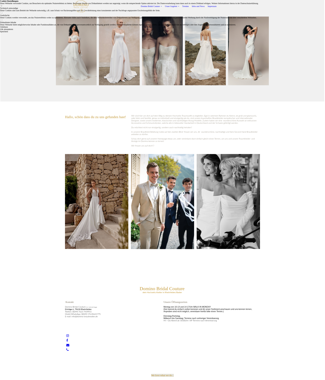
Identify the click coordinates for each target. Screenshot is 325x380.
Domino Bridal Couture (150, 6)
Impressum (212, 6)
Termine (185, 6)
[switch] (1, 13)
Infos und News (198, 6)
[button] (129, 27)
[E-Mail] (67, 345)
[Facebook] (67, 340)
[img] (81, 6)
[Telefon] (67, 349)
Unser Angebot (171, 6)
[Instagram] (67, 335)
